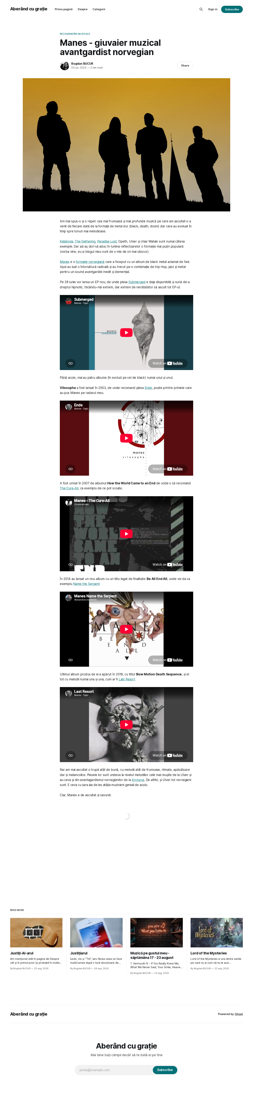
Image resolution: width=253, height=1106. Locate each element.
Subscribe (232, 9)
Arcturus (138, 780)
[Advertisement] (126, 861)
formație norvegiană (90, 262)
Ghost (239, 1014)
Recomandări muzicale (75, 33)
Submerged (136, 282)
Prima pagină (64, 9)
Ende (148, 388)
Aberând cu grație (28, 8)
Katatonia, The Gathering (77, 241)
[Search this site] (201, 9)
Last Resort (127, 679)
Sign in (212, 9)
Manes (64, 262)
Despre (82, 9)
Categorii (99, 9)
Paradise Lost (107, 241)
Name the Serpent (86, 584)
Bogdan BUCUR (82, 63)
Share (185, 65)
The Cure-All (69, 488)
